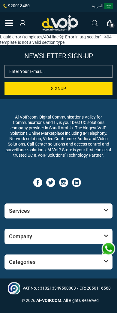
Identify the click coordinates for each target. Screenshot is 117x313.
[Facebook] (37, 182)
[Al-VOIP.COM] (60, 23)
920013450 (19, 5)
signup (58, 88)
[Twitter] (50, 182)
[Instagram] (63, 182)
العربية (98, 5)
